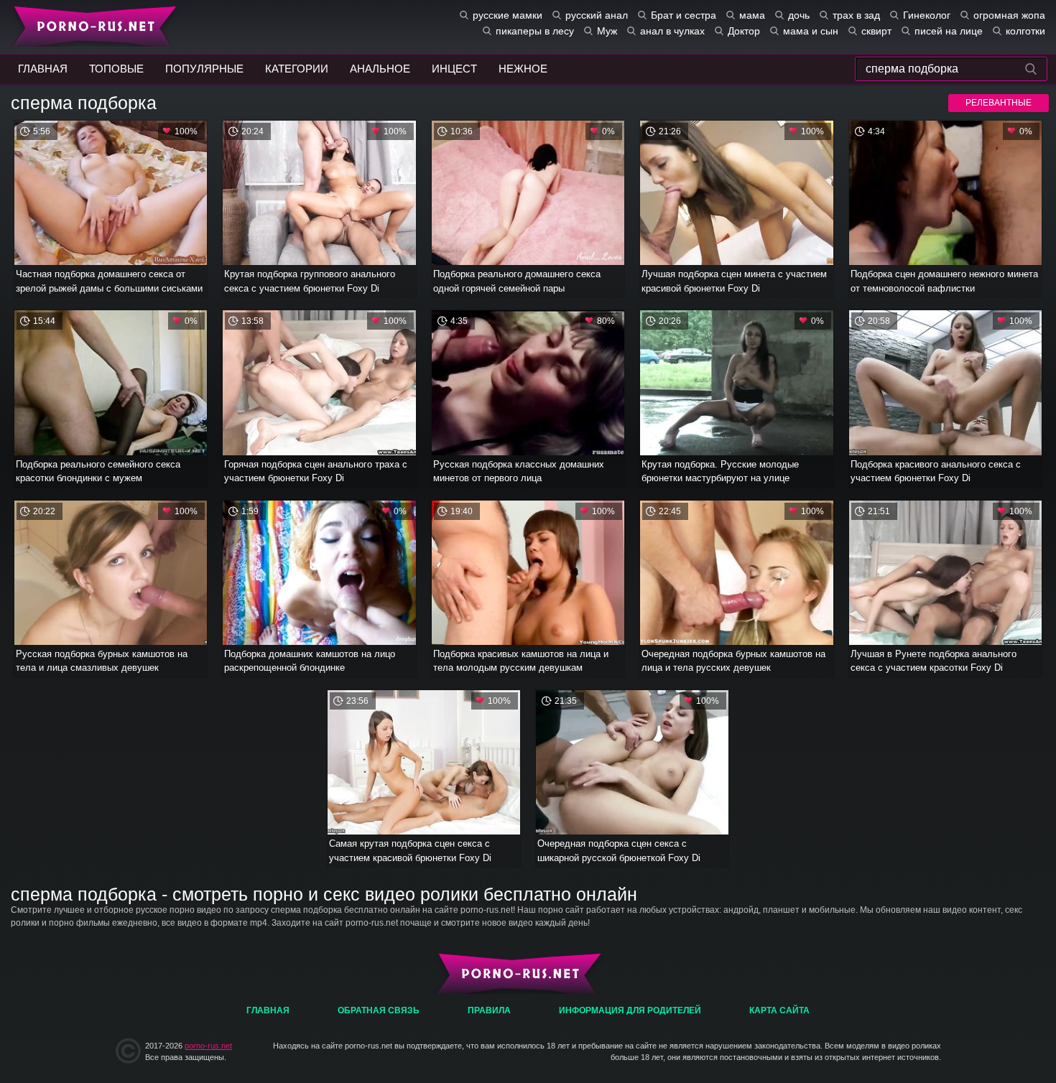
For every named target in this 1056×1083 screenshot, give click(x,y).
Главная (92, 25)
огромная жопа (1009, 15)
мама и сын (810, 31)
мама (752, 15)
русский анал (596, 15)
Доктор (744, 31)
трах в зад (856, 15)
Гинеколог (926, 15)
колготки (1025, 31)
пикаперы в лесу (535, 31)
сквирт (876, 31)
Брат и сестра (683, 15)
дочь (799, 15)
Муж (607, 31)
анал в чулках (672, 31)
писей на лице (948, 31)
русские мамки (507, 15)
